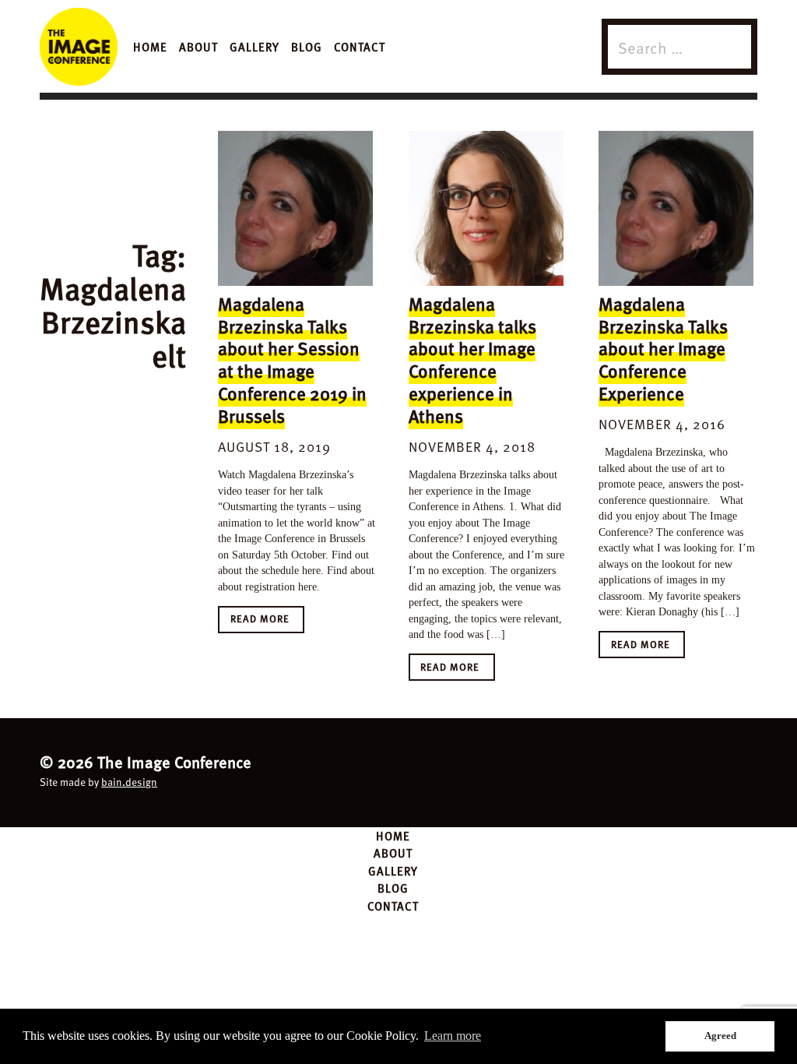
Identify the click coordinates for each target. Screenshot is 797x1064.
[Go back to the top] (398, 769)
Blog (306, 46)
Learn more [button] (452, 1035)
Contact (359, 46)
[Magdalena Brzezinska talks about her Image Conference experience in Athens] (486, 208)
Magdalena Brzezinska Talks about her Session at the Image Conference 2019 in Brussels (292, 359)
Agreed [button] (720, 1035)
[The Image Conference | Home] (79, 47)
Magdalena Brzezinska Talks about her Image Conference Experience (663, 348)
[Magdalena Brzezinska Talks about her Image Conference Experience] (676, 208)
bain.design (129, 781)
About (198, 46)
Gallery (254, 46)
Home (150, 46)
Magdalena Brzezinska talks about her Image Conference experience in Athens (472, 359)
